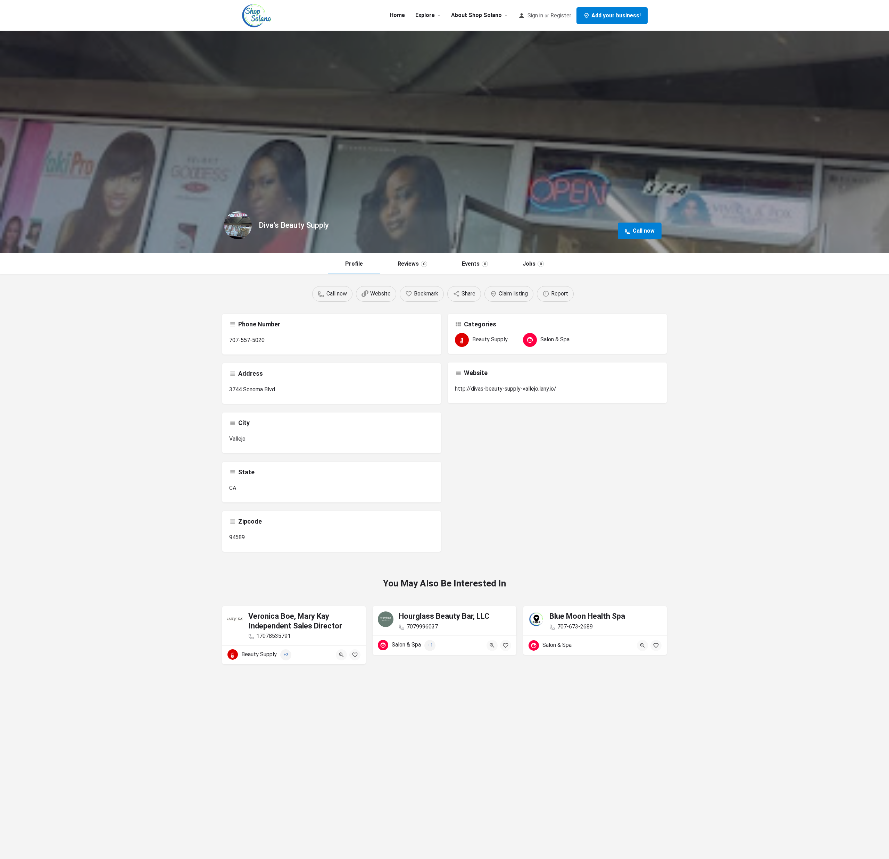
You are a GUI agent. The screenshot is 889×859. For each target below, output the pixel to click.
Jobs (532, 263)
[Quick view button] (341, 654)
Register (560, 15)
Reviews (411, 263)
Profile (354, 263)
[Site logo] (257, 14)
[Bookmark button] (354, 654)
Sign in (535, 15)
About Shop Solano (476, 15)
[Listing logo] (238, 225)
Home (397, 15)
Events (474, 263)
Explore (425, 15)
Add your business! (616, 15)
